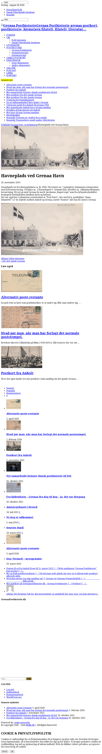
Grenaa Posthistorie (22, 50)
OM (8, 37)
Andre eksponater (21, 65)
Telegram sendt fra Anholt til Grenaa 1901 (27, 105)
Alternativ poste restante (19, 84)
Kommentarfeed (14, 694)
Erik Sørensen (19, 40)
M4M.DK (30, 725)
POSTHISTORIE (14, 47)
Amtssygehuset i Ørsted (21, 507)
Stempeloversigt (20, 52)
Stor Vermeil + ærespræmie (24, 558)
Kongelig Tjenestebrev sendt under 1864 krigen (30, 120)
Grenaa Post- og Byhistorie (24, 125)
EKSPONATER (13, 60)
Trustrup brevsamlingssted (20, 100)
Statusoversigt (19, 55)
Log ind (10, 689)
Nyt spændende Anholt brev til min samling (28, 107)
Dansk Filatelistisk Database (20, 12)
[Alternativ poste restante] (13, 543)
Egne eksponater (20, 63)
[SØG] (2, 20)
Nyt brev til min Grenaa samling (22, 112)
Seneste (10, 388)
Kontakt (10, 15)
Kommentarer (13, 393)
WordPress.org (14, 697)
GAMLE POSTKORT (16, 58)
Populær (10, 390)
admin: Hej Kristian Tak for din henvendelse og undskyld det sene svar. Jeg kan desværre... (52, 594)
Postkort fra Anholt (16, 90)
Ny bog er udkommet (19, 517)
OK (12, 752)
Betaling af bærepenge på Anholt (23, 110)
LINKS (9, 73)
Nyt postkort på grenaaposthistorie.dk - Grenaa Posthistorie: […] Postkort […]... (46, 583)
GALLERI (10, 68)
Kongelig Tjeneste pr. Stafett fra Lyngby (26, 117)
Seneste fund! (15, 527)
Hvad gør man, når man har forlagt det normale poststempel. (37, 87)
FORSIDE (10, 35)
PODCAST (11, 70)
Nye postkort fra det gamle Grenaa (24, 95)
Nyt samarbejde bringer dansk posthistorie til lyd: (31, 92)
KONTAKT (11, 75)
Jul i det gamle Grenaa (13, 261)
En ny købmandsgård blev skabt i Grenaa (27, 102)
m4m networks (22, 722)
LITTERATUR (12, 45)
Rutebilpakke (13, 115)
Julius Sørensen (12, 258)
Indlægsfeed (12, 692)
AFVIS (4, 752)
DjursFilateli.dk (14, 10)
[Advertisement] (51, 655)
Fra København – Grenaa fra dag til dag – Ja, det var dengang (45, 496)
